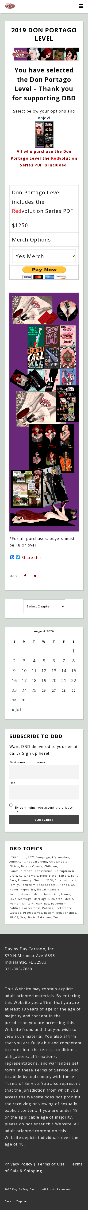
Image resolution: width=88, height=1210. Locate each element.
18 (34, 680)
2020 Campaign (39, 857)
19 (43, 680)
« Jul (16, 709)
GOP (74, 884)
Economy (24, 880)
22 (73, 680)
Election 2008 (43, 880)
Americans (17, 861)
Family (14, 884)
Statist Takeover (39, 917)
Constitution (44, 871)
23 (14, 690)
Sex (22, 917)
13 (54, 670)
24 (24, 690)
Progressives (32, 912)
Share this (32, 557)
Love (12, 899)
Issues (65, 894)
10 (24, 670)
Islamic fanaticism (46, 894)
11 (34, 670)
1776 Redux (17, 857)
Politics (47, 908)
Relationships (66, 912)
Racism (49, 912)
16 (14, 680)
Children (50, 866)
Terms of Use (51, 1164)
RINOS (13, 917)
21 (63, 680)
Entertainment (66, 880)
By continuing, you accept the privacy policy (41, 809)
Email (13, 783)
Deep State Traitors (54, 875)
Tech (57, 917)
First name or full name (27, 762)
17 (24, 680)
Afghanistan (60, 857)
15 (73, 670)
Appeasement (37, 861)
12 (43, 670)
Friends (63, 884)
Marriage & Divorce (48, 899)
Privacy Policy (18, 1164)
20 (54, 680)
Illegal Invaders (48, 889)
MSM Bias (42, 903)
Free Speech (46, 884)
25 (34, 690)
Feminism (28, 884)
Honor (14, 889)
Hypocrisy (27, 889)
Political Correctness (24, 908)
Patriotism (58, 903)
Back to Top (13, 1201)
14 (63, 670)
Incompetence (20, 894)
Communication (21, 871)
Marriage (24, 899)
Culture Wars (28, 875)
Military (28, 903)
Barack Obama (31, 866)
